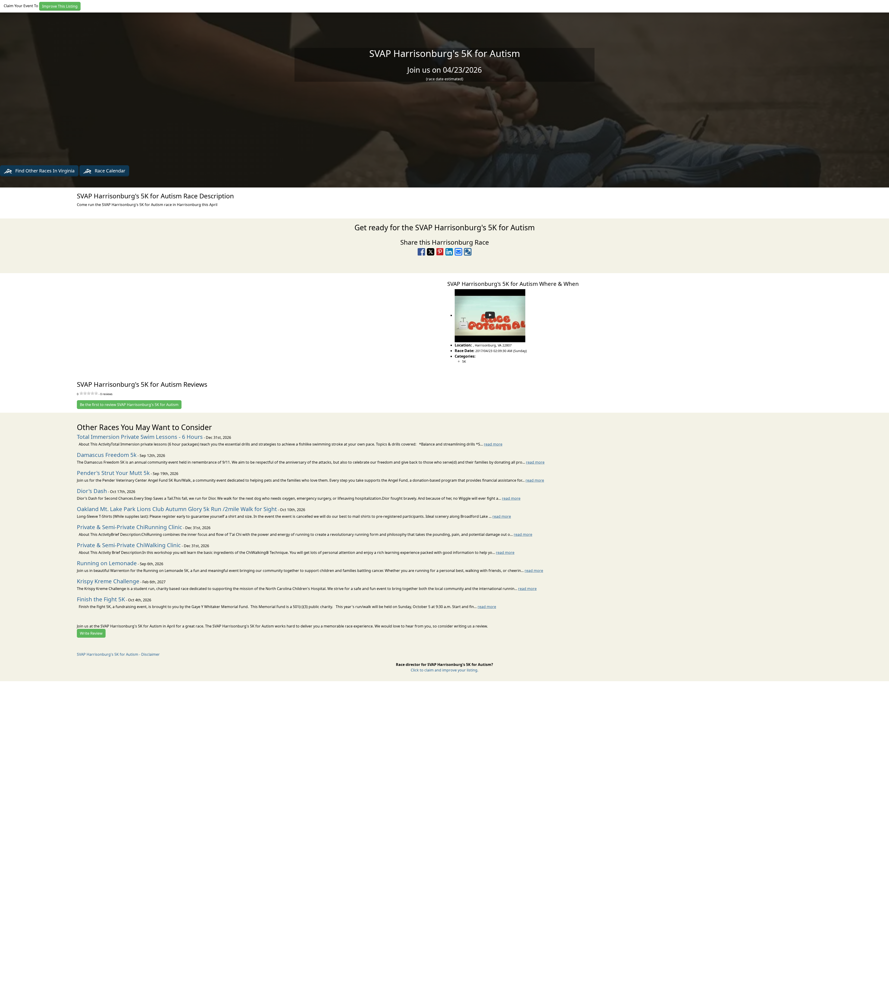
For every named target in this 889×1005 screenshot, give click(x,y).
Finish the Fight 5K (101, 599)
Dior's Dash (92, 491)
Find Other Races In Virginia (44, 171)
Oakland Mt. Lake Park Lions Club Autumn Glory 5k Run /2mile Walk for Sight (177, 509)
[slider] (88, 393)
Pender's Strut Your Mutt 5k (113, 473)
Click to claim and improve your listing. (444, 670)
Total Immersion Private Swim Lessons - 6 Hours (140, 436)
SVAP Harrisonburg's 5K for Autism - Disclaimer (118, 654)
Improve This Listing (60, 6)
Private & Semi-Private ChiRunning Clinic (129, 527)
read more (493, 444)
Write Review (91, 633)
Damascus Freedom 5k (107, 455)
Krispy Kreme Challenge (108, 581)
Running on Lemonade (107, 563)
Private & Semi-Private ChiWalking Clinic (129, 545)
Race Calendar (109, 171)
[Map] (222, 321)
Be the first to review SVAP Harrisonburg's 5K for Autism (129, 404)
